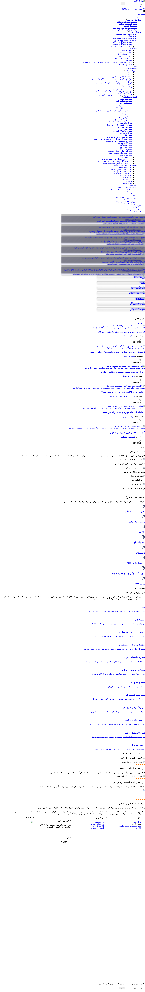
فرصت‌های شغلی (134, 211)
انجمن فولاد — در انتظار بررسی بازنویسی (117, 163)
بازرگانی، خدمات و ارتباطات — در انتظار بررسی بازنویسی (112, 82)
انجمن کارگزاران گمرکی (123, 119)
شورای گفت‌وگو (129, 336)
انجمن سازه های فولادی (124, 101)
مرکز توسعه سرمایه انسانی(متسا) (125, 38)
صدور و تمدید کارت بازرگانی (122, 42)
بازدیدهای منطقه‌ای (125, 64)
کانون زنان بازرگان (125, 149)
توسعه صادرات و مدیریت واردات (120, 76)
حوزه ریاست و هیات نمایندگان (126, 34)
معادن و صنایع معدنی (124, 84)
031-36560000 (127, 9)
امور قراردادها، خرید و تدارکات (126, 201)
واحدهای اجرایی (135, 32)
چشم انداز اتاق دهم (130, 26)
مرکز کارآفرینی (126, 179)
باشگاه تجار (133, 48)
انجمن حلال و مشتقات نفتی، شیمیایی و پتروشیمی (115, 159)
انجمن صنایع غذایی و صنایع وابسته (120, 153)
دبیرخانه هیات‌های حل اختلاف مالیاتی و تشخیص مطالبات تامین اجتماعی (107, 62)
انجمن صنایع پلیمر (126, 99)
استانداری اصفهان (97, 828)
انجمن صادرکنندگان (125, 157)
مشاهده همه (140, 323)
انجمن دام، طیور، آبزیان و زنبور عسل (119, 125)
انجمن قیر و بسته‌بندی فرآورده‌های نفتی (118, 141)
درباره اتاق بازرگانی (134, 20)
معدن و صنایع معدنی (115, 396)
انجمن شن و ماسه (126, 155)
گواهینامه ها (136, 207)
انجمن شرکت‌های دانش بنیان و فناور (119, 137)
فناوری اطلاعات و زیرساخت (126, 187)
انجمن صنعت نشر (126, 109)
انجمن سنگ (128, 115)
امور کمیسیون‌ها (131, 70)
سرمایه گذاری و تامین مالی (122, 89)
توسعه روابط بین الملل (129, 68)
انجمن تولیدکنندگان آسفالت (122, 131)
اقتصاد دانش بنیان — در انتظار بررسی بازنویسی (115, 95)
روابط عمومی (132, 195)
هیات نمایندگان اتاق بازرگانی (127, 22)
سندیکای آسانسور (126, 123)
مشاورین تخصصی (126, 52)
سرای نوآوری (127, 177)
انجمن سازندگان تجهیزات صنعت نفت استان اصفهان (114, 161)
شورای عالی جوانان (125, 167)
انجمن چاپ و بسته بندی (124, 107)
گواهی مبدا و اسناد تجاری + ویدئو (121, 46)
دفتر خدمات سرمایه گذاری (122, 173)
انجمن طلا (128, 135)
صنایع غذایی (128, 74)
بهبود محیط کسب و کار (124, 86)
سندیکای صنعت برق (125, 133)
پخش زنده (138, 9)
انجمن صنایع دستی (125, 105)
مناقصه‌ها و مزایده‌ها (134, 209)
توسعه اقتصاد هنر (126, 181)
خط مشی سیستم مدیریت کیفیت (125, 28)
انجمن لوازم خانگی (125, 117)
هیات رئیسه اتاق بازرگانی (128, 24)
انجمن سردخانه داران (125, 127)
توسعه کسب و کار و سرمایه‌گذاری (124, 165)
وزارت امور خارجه (97, 824)
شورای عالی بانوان (125, 175)
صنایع (130, 72)
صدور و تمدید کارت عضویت (122, 44)
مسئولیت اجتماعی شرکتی (123, 80)
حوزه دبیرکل (132, 36)
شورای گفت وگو (131, 66)
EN (141, 6)
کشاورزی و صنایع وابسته (123, 93)
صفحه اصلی (136, 18)
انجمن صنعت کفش (125, 145)
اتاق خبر (138, 205)
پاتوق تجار (128, 60)
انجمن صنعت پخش (125, 113)
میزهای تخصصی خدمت (124, 50)
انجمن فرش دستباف (125, 147)
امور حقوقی (132, 185)
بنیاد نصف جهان (126, 183)
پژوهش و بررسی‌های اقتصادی (126, 197)
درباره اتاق (137, 822)
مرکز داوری (132, 193)
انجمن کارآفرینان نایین (124, 143)
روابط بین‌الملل (129, 356)
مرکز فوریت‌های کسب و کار (122, 58)
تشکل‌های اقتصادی (130, 97)
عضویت (122, 988)
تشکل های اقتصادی (128, 376)
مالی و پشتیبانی (131, 191)
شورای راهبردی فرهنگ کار (122, 171)
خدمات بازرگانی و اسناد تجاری (126, 40)
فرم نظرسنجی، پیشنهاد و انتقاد (130, 826)
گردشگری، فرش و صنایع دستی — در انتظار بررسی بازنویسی (110, 78)
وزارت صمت (99, 822)
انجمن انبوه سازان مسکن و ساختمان (119, 151)
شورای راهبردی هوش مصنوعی (121, 169)
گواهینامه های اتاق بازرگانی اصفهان (124, 30)
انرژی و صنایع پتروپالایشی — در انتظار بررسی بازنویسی (112, 91)
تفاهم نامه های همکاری (124, 54)
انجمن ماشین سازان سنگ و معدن (120, 121)
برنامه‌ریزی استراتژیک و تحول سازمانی (123, 189)
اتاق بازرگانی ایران (97, 826)
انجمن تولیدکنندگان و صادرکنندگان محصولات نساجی (114, 111)
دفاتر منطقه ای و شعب (124, 56)
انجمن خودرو (127, 129)
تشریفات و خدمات (130, 199)
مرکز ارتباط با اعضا (130, 203)
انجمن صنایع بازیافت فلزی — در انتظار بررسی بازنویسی (112, 139)
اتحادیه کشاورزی (126, 103)
